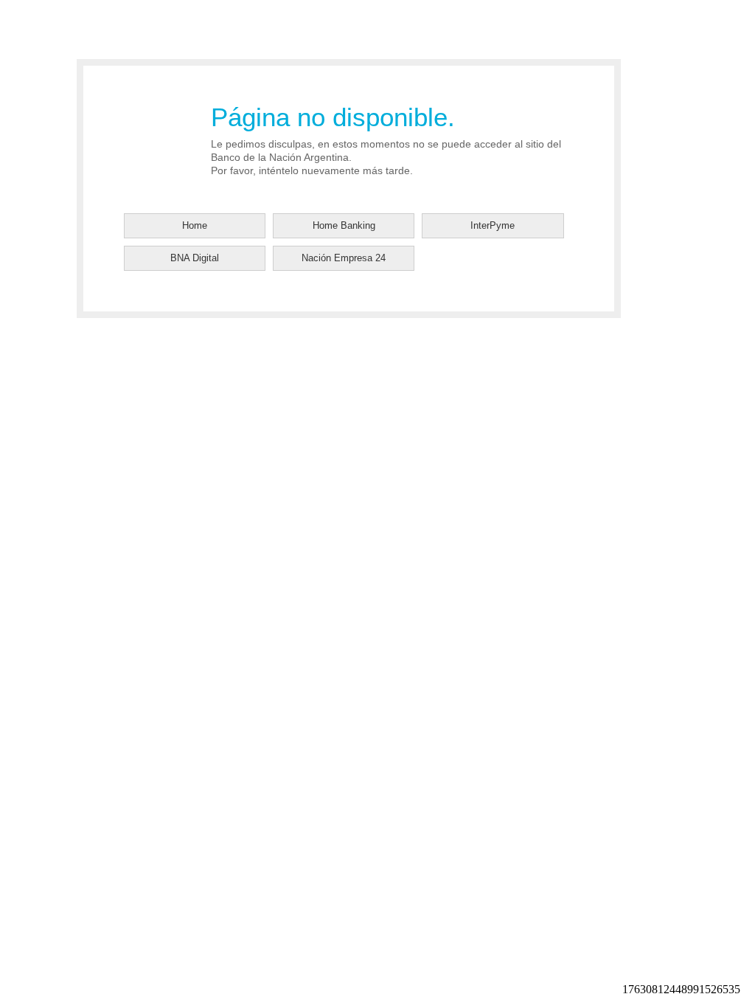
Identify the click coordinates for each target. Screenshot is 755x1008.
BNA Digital (194, 257)
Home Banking (344, 225)
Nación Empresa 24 (344, 257)
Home (194, 225)
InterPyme (492, 225)
